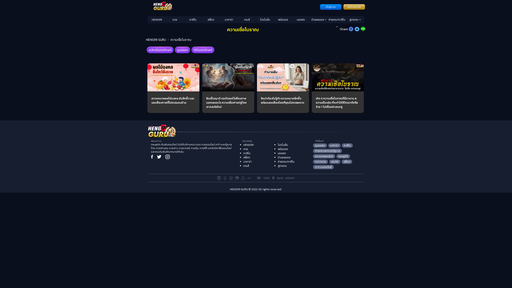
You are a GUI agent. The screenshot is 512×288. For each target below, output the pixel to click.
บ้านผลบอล (318, 20)
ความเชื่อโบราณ (181, 39)
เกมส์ (247, 20)
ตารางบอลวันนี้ (323, 167)
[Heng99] (233, 7)
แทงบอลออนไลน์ (324, 156)
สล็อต (211, 20)
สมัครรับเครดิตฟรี (160, 50)
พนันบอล (283, 20)
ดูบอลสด (182, 50)
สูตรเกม (354, 20)
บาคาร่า (229, 20)
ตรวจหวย (320, 162)
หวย (175, 20)
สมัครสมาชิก (354, 7)
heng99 (343, 156)
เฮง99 (334, 162)
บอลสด (301, 20)
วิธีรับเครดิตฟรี (202, 50)
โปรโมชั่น (265, 20)
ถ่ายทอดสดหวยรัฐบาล (327, 151)
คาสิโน (192, 20)
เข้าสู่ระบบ (331, 7)
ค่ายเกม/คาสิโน (337, 20)
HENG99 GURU (156, 39)
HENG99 (157, 20)
